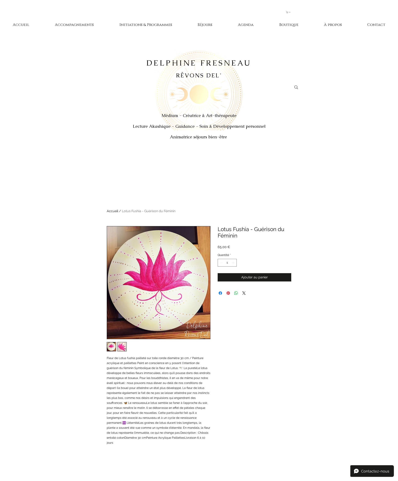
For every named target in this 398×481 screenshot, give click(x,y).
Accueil (112, 211)
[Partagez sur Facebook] (220, 293)
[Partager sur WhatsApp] (236, 293)
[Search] (296, 87)
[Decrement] (220, 262)
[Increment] (233, 262)
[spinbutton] (227, 262)
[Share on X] (243, 293)
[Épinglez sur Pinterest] (228, 293)
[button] (290, 12)
